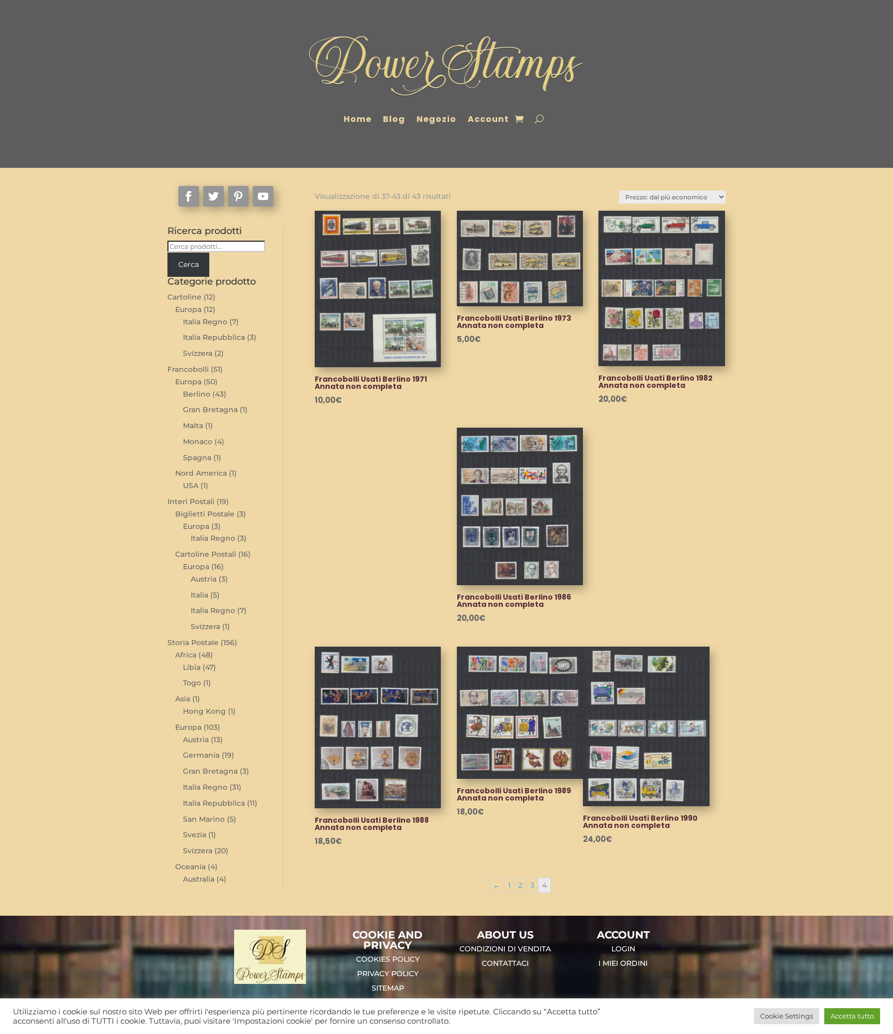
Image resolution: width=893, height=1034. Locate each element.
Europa (188, 309)
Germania (201, 755)
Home (358, 119)
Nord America (201, 473)
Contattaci (505, 963)
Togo (192, 682)
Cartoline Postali (205, 554)
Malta (193, 425)
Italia (199, 595)
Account (488, 119)
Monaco (197, 441)
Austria (204, 579)
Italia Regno (205, 321)
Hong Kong (204, 711)
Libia (192, 667)
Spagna (197, 457)
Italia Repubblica (214, 337)
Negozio (436, 119)
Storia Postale (193, 642)
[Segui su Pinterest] (238, 196)
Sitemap (388, 988)
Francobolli (188, 369)
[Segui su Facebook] (188, 196)
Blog (394, 119)
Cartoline (184, 297)
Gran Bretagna (210, 409)
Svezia (194, 834)
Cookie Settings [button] (786, 1016)
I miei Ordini (623, 963)
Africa (185, 655)
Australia (198, 879)
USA (190, 485)
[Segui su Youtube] (263, 196)
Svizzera (197, 353)
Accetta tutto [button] (852, 1016)
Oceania (190, 866)
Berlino (196, 394)
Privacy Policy (388, 973)
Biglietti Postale (205, 514)
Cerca (188, 264)
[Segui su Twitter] (213, 196)
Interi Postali (190, 501)
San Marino (204, 819)
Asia (182, 698)
